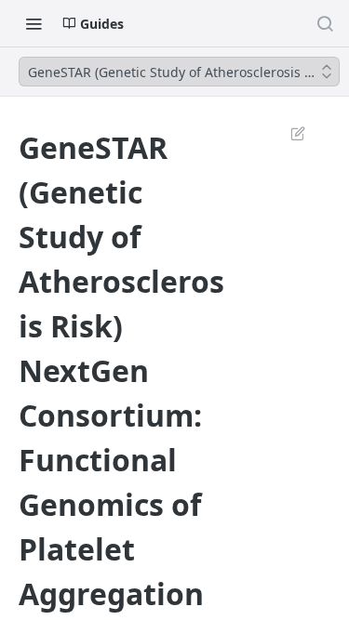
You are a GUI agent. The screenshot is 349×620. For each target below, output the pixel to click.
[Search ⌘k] (325, 23)
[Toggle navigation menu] (33, 23)
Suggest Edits (288, 132)
